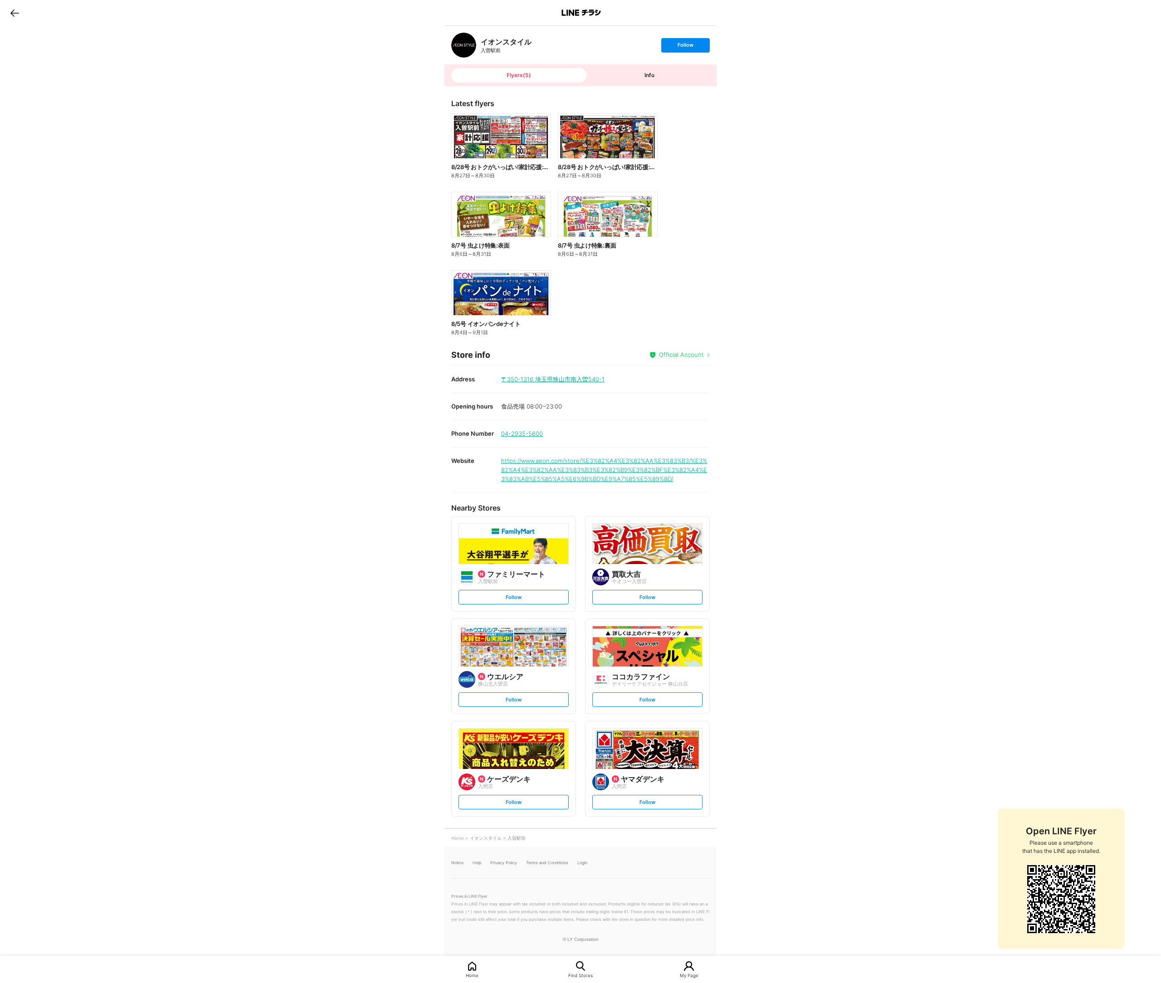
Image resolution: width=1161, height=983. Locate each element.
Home (472, 975)
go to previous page (14, 12)
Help (477, 863)
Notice (457, 863)
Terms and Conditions (547, 863)
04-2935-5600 (522, 433)
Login (582, 863)
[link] (463, 45)
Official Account (681, 354)
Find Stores (580, 975)
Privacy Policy (503, 863)
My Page (689, 975)
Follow (685, 47)
